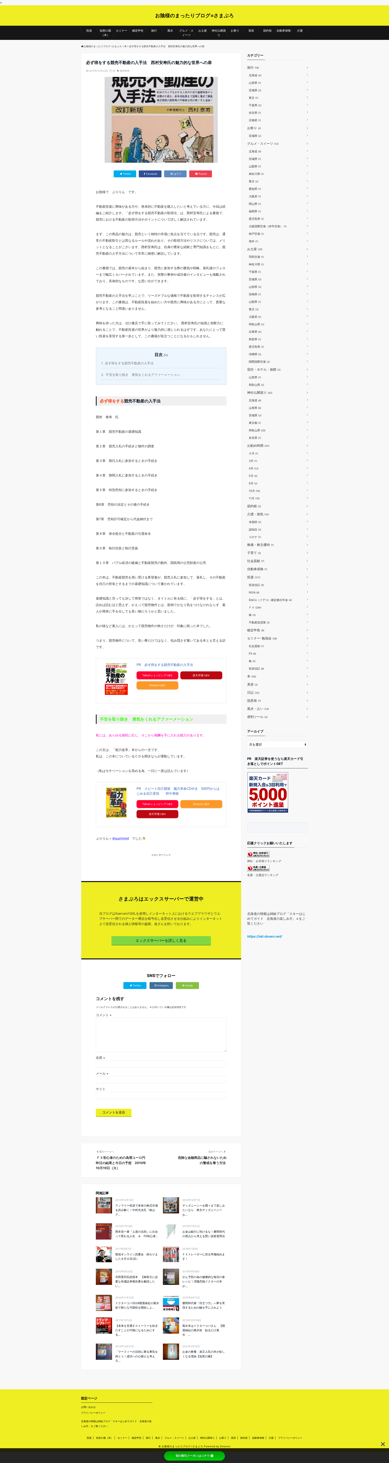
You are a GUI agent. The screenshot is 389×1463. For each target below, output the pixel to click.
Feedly (189, 985)
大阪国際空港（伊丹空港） (267, 226)
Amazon (154, 685)
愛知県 (255, 188)
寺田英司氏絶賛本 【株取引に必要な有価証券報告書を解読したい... (136, 1281)
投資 (89, 30)
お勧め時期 (258, 445)
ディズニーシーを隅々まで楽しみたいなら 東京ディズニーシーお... (203, 1210)
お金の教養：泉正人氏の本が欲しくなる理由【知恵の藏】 (203, 1354)
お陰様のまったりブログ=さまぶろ (194, 15)
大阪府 (255, 196)
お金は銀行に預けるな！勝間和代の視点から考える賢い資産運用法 (203, 1234)
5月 (253, 475)
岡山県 (255, 203)
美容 (251, 30)
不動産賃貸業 (259, 622)
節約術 (267, 30)
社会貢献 (255, 561)
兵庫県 (255, 331)
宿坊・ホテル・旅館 (264, 369)
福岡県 (255, 211)
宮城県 (255, 90)
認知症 (255, 529)
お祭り (235, 30)
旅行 (154, 30)
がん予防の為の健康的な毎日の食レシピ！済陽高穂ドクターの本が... (203, 1281)
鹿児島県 (256, 218)
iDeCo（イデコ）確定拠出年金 (270, 600)
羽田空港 (256, 256)
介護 (300, 30)
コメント (103, 1015)
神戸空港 (256, 233)
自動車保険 (284, 30)
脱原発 (254, 701)
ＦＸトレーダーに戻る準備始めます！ (203, 1256)
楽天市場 (198, 675)
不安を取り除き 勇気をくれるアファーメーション (140, 375)
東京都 (255, 422)
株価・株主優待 (260, 545)
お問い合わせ (88, 1407)
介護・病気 (258, 514)
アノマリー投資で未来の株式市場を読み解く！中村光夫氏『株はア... (136, 1210)
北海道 (255, 75)
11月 (254, 498)
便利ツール (257, 717)
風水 (170, 30)
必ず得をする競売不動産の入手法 (127, 363)
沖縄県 (255, 354)
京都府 (255, 120)
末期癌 (255, 522)
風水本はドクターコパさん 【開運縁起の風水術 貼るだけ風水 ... (203, 1330)
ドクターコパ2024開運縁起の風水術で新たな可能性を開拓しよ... (137, 1305)
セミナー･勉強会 (262, 638)
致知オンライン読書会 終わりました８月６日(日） (136, 1256)
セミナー (121, 30)
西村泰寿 (124, 70)
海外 (253, 241)
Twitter (137, 985)
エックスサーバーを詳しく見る (161, 940)
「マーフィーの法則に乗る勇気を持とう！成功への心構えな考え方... (136, 1356)
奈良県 (255, 112)
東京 (253, 97)
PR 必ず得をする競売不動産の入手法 (165, 665)
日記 (253, 692)
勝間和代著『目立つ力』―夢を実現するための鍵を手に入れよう (203, 1305)
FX (252, 653)
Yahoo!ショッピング (154, 675)
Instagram (163, 985)
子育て (254, 553)
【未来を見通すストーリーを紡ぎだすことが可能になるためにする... (136, 1330)
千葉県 (255, 105)
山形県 (255, 82)
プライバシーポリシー (93, 1412)
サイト (101, 1089)
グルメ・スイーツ (186, 33)
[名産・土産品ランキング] (258, 870)
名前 (100, 1058)
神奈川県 (256, 173)
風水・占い (258, 709)
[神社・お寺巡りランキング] (258, 856)
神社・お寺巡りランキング (264, 861)
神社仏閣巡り (219, 33)
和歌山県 (256, 324)
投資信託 (256, 585)
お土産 (202, 30)
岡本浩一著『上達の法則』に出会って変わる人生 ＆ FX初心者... (136, 1234)
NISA (254, 592)
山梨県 (255, 166)
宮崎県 (255, 294)
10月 (254, 490)
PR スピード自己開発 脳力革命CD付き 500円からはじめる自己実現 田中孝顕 (178, 791)
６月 (253, 453)
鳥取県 (255, 339)
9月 (253, 483)
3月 (253, 461)
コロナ (255, 537)
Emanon (225, 1446)
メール (102, 1073)
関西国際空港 (259, 361)
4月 (254, 468)
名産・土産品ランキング (262, 875)
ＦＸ (255, 607)
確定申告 (137, 30)
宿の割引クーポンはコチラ (193, 1456)
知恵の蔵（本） (105, 33)
